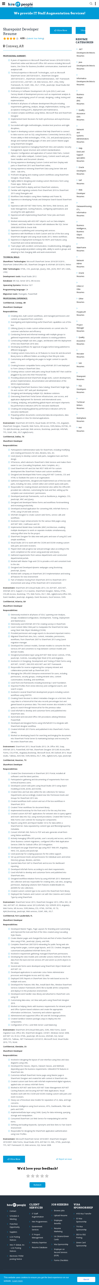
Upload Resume (60, 1215)
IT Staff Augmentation (38, 1215)
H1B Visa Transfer (83, 1213)
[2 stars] (32, 1176)
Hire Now (62, 30)
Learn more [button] (17, 1281)
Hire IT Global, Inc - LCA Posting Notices (17, 1248)
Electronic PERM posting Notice (16, 1257)
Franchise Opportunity (15, 1225)
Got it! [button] (86, 1279)
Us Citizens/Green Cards (61, 1238)
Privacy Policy (83, 30)
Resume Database (39, 1247)
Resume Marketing (58, 1230)
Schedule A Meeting (14, 1217)
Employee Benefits (58, 1222)
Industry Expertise (39, 1242)
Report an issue (65, 1159)
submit (37, 1185)
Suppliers (13, 1232)
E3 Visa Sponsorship (81, 1220)
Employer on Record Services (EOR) (60, 1252)
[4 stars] (42, 1176)
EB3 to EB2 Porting (81, 1236)
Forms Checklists (61, 1260)
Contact (13, 1211)
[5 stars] (46, 1176)
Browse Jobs (59, 1210)
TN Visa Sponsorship (81, 1228)
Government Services (37, 1228)
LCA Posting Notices (15, 1238)
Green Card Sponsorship (81, 1244)
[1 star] (28, 1176)
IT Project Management (37, 1236)
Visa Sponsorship (61, 1244)
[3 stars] (37, 1176)
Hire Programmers (39, 1221)
